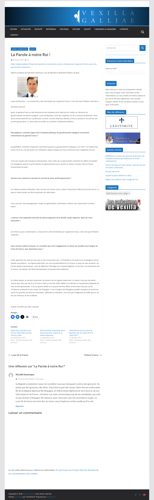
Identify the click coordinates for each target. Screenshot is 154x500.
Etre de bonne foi (112, 171)
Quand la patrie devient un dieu (119, 175)
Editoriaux (51, 29)
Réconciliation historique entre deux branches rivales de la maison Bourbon (52, 332)
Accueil (13, 29)
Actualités (26, 29)
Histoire (76, 29)
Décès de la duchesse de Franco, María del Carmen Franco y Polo (21, 332)
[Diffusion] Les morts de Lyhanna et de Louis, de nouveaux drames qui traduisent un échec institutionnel (125, 158)
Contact (14, 35)
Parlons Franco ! (91, 355)
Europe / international (19, 49)
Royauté (38, 29)
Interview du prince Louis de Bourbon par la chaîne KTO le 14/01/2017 (81, 332)
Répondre (20, 406)
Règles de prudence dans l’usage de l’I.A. (122, 179)
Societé (87, 29)
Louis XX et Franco (19, 355)
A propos (124, 29)
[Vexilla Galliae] (77, 8)
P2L (28, 60)
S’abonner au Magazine (105, 29)
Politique (64, 29)
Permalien (40, 379)
